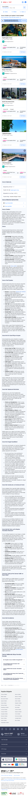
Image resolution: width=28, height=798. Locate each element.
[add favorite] (25, 25)
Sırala (22, 11)
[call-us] (23, 2)
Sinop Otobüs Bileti (9, 203)
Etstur (2, 685)
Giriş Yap (24, 20)
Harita (6, 11)
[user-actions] (26, 2)
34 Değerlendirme (13, 73)
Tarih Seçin (22, 51)
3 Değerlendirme (11, 166)
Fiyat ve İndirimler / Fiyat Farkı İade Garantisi (10, 17)
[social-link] (2, 729)
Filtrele (14, 11)
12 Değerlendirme (9, 41)
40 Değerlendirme (9, 105)
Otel (5, 685)
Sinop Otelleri (10, 685)
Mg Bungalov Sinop (15, 190)
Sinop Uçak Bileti (8, 206)
